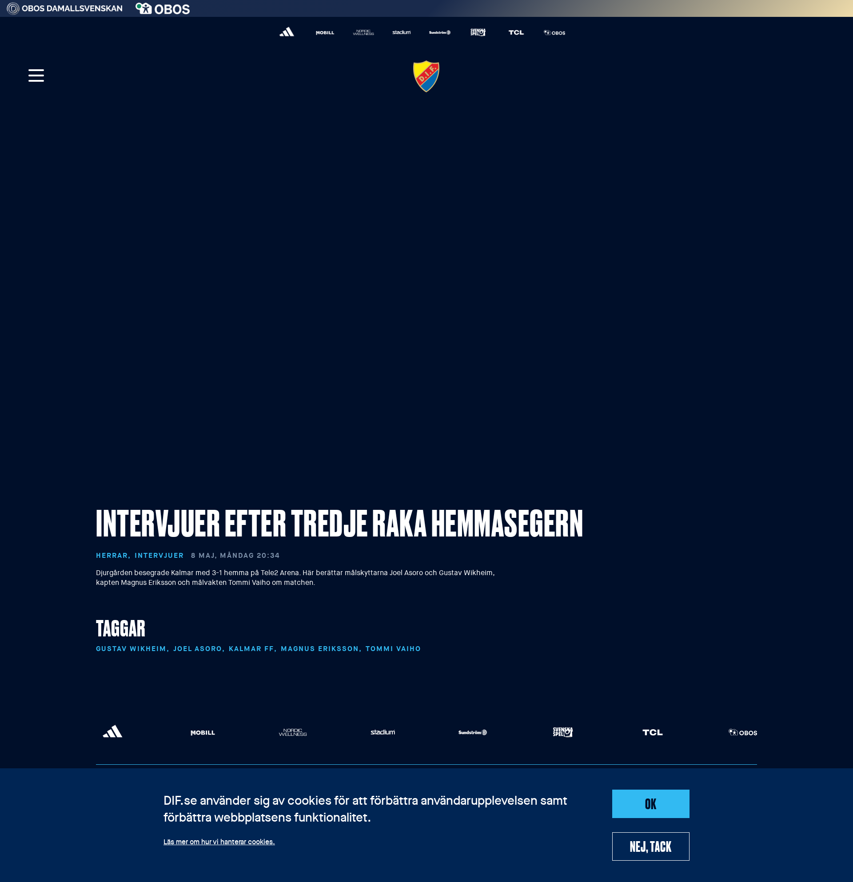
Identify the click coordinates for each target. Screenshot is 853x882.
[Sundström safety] (439, 32)
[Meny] (36, 76)
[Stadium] (401, 32)
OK (651, 803)
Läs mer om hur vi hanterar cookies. (219, 842)
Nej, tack (650, 846)
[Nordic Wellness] (363, 32)
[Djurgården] (426, 76)
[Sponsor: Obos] (163, 6)
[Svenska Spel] (478, 32)
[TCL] (516, 32)
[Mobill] (325, 32)
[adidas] (287, 32)
